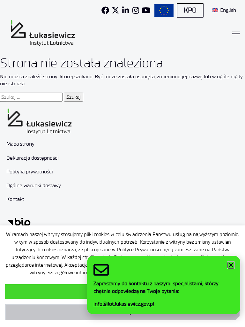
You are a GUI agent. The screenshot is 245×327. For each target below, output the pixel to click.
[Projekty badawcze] (164, 10)
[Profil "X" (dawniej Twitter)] (115, 10)
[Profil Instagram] (136, 10)
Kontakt (15, 199)
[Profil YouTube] (146, 10)
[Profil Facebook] (105, 10)
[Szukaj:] (31, 97)
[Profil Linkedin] (126, 10)
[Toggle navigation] (236, 33)
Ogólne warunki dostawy (33, 185)
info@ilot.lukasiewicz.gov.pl (123, 304)
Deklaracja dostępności (32, 158)
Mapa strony (20, 144)
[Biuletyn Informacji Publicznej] (19, 222)
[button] (231, 265)
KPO (190, 10)
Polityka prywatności (29, 172)
